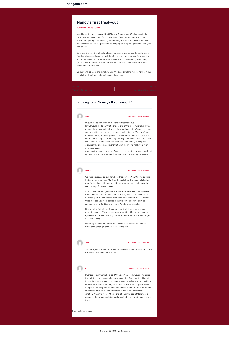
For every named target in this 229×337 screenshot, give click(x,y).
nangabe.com (77, 4)
